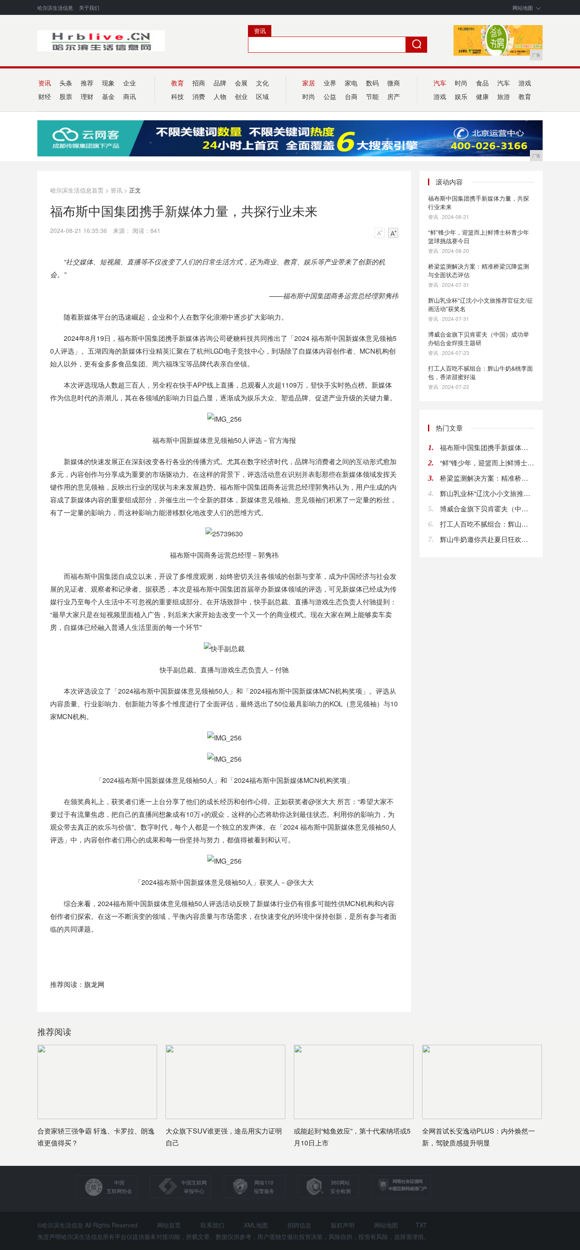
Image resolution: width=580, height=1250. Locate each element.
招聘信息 (299, 1225)
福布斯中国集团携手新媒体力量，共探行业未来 (478, 202)
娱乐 (461, 96)
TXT (421, 1225)
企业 (129, 82)
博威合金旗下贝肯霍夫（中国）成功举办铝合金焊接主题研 (478, 338)
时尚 (461, 82)
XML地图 (256, 1225)
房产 (393, 96)
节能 (372, 96)
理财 (87, 96)
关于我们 (89, 7)
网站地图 (522, 7)
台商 (351, 96)
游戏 (524, 82)
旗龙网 (94, 984)
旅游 (503, 96)
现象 (108, 82)
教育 (524, 96)
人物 (220, 96)
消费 (198, 96)
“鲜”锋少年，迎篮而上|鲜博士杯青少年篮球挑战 (487, 463)
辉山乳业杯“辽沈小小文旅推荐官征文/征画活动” (487, 493)
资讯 (116, 190)
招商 (198, 82)
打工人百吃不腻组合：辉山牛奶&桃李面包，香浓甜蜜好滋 (480, 372)
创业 (241, 96)
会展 (241, 82)
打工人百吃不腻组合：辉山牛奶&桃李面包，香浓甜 (487, 524)
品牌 (220, 82)
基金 (108, 96)
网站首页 (169, 1225)
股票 (65, 96)
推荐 (87, 82)
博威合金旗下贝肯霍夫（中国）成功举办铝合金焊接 (487, 508)
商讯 (129, 96)
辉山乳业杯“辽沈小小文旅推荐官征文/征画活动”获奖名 (480, 304)
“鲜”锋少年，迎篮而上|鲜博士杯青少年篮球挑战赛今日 (478, 236)
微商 (393, 82)
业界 (330, 82)
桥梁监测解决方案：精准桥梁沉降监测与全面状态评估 (478, 270)
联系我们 (212, 1225)
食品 (482, 82)
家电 (351, 82)
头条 (65, 82)
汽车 (503, 82)
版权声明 (343, 1225)
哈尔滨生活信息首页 (77, 190)
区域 (262, 96)
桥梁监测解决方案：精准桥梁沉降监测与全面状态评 (487, 478)
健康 (482, 96)
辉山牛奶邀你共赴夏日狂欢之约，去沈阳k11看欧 (487, 539)
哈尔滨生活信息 (55, 7)
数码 (372, 82)
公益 (330, 96)
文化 (262, 82)
